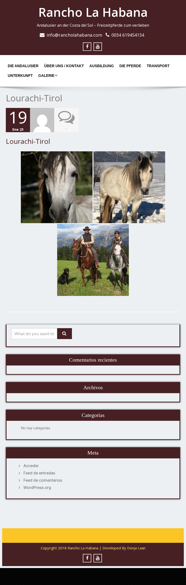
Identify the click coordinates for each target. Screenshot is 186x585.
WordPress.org (37, 487)
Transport (158, 66)
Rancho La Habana (93, 12)
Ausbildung (101, 66)
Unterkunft (20, 75)
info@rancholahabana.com (74, 35)
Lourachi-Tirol (28, 141)
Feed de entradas (39, 473)
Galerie (46, 75)
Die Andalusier (23, 66)
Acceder (31, 465)
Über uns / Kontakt (64, 66)
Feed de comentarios (42, 480)
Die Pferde (130, 66)
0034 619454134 (127, 35)
